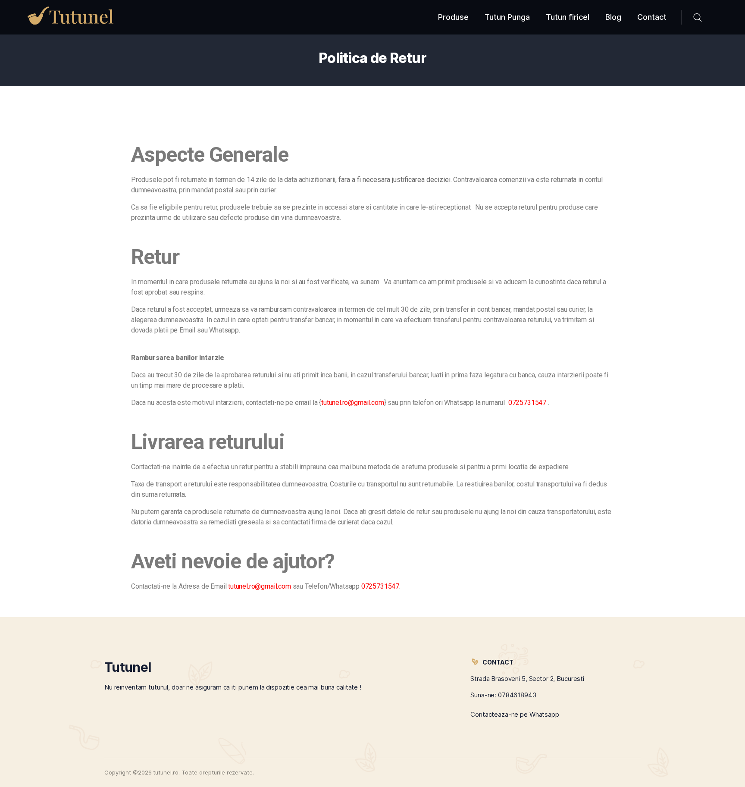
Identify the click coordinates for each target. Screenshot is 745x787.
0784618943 (517, 695)
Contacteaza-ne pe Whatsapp (514, 714)
